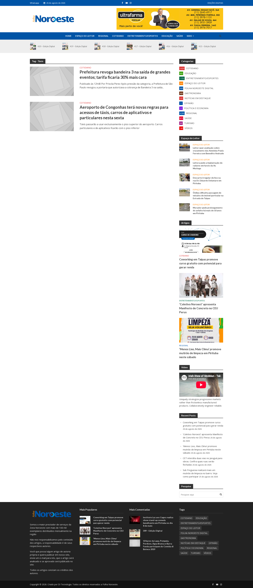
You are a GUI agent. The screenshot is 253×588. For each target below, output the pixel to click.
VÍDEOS (207, 553)
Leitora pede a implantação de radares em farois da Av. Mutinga (207, 166)
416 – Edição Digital (175, 46)
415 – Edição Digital (207, 46)
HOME (68, 35)
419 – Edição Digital (78, 46)
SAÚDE (179, 35)
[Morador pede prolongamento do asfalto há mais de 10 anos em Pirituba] (184, 207)
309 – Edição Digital (152, 530)
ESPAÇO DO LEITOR (84, 35)
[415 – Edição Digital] (194, 46)
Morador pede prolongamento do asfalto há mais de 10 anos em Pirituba (208, 210)
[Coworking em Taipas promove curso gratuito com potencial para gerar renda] (201, 240)
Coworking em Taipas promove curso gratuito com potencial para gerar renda (200, 263)
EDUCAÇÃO (167, 35)
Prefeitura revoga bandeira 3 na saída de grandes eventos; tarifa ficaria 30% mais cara (125, 74)
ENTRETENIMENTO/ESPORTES (143, 35)
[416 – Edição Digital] (162, 46)
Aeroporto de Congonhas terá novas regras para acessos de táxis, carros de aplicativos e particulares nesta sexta (124, 112)
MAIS (189, 35)
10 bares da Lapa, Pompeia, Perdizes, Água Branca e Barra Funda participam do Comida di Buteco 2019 (158, 545)
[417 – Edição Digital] (129, 46)
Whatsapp (34, 3)
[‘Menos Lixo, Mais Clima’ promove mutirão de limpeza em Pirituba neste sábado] (201, 329)
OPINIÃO (213, 543)
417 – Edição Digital (142, 46)
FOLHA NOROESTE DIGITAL (194, 533)
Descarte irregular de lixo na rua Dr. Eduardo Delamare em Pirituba (207, 180)
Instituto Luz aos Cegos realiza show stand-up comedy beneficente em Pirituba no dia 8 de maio (158, 521)
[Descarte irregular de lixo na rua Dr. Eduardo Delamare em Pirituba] (184, 177)
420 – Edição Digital (46, 46)
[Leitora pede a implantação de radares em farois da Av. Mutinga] (184, 162)
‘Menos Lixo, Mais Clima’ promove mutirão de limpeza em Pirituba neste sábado (200, 353)
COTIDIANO (118, 35)
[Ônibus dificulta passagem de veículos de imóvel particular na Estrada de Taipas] (184, 192)
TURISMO (195, 553)
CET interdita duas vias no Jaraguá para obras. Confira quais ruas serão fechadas (202, 461)
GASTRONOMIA (188, 538)
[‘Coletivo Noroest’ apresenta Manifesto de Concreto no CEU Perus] (201, 285)
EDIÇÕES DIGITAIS (215, 3)
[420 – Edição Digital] (33, 46)
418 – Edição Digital (110, 46)
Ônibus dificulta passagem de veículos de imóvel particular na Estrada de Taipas (208, 195)
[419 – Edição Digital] (65, 46)
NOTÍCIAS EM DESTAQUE (193, 543)
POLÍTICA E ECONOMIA (192, 548)
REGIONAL (103, 35)
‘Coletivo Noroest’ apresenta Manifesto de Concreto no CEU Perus (198, 308)
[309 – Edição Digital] (134, 533)
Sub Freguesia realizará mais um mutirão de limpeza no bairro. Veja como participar (200, 473)
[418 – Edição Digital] (97, 46)
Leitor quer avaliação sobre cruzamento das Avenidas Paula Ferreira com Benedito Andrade (208, 151)
